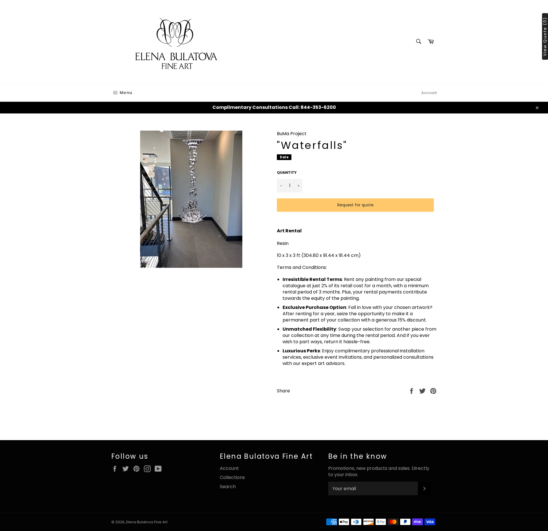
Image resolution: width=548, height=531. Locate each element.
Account (429, 92)
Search (228, 486)
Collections (232, 477)
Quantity (287, 172)
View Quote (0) (545, 36)
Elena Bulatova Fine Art (147, 522)
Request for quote (355, 205)
